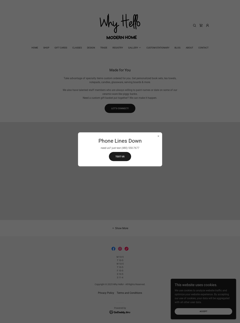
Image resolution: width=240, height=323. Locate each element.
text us (120, 156)
